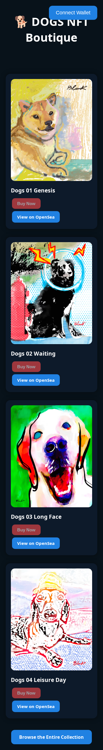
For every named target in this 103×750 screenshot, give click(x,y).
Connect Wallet (73, 13)
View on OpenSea (36, 217)
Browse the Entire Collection (51, 737)
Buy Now (26, 203)
